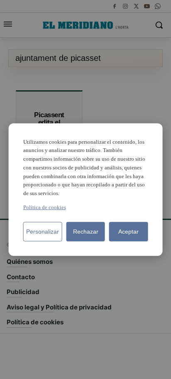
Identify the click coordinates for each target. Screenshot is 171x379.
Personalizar (42, 231)
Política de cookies (44, 207)
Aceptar (128, 231)
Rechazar (85, 231)
